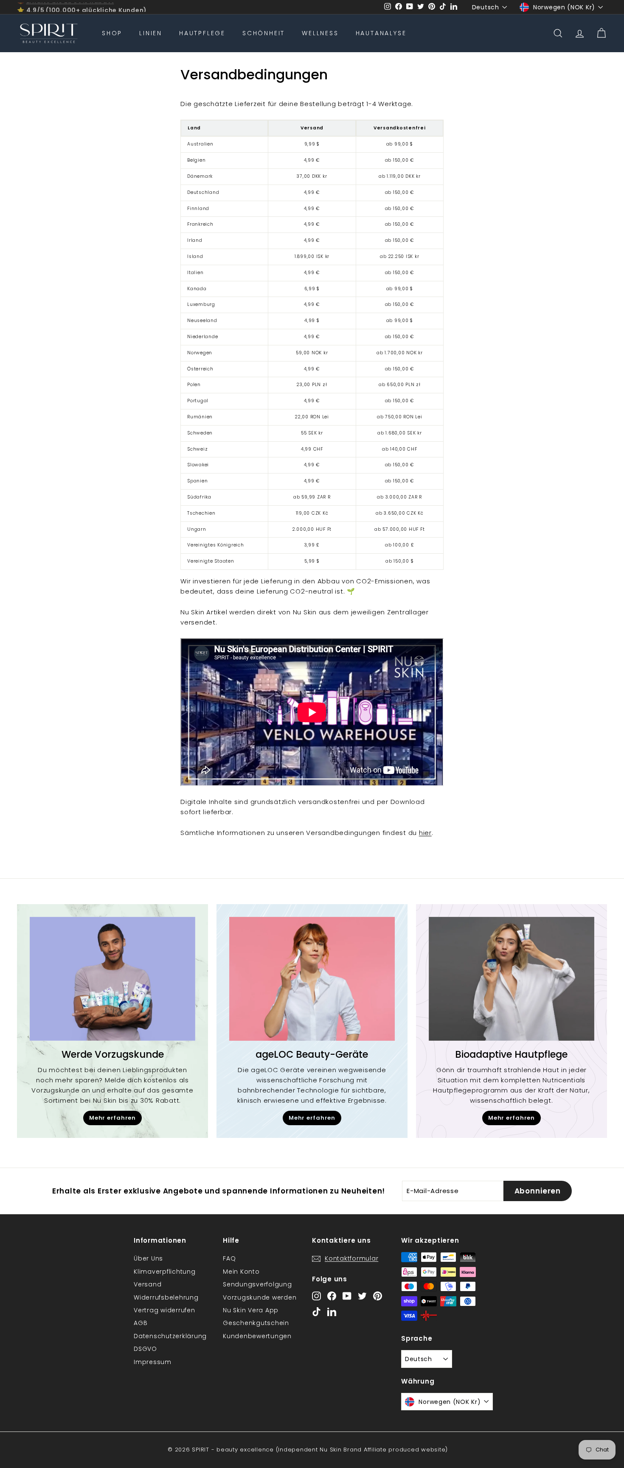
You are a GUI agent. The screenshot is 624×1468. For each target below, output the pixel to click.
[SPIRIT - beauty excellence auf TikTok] (316, 1312)
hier (425, 832)
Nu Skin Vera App (250, 1310)
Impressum (152, 1362)
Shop (112, 33)
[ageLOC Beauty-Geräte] (312, 979)
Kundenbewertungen (257, 1336)
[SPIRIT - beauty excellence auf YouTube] (347, 1295)
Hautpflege (202, 33)
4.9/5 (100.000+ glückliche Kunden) (86, 7)
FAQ (229, 1258)
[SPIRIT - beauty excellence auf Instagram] (316, 1295)
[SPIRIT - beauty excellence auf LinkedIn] (331, 1312)
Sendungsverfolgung (257, 1284)
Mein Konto (241, 1271)
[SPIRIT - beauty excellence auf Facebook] (331, 1295)
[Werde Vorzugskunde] (112, 979)
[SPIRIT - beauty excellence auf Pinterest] (377, 1295)
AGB (140, 1323)
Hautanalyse (381, 33)
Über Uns (148, 1258)
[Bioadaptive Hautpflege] (511, 979)
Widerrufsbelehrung (166, 1297)
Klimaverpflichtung (165, 1271)
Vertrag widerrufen (164, 1310)
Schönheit (263, 33)
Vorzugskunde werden (259, 1297)
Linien (150, 33)
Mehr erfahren (112, 1118)
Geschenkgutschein (256, 1323)
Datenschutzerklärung (170, 1336)
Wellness (320, 33)
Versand (147, 1284)
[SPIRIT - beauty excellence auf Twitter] (362, 1295)
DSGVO (145, 1349)
